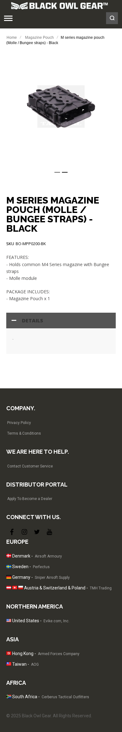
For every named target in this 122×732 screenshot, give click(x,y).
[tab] (61, 320)
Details (32, 320)
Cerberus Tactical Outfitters (65, 697)
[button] (57, 172)
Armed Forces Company (58, 654)
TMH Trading (101, 588)
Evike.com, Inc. (56, 621)
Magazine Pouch (39, 37)
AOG (35, 664)
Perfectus (41, 567)
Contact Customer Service (30, 466)
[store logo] (59, 5)
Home (12, 37)
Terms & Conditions (24, 433)
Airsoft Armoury (48, 556)
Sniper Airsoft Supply (52, 577)
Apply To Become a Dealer (29, 499)
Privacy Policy (19, 423)
